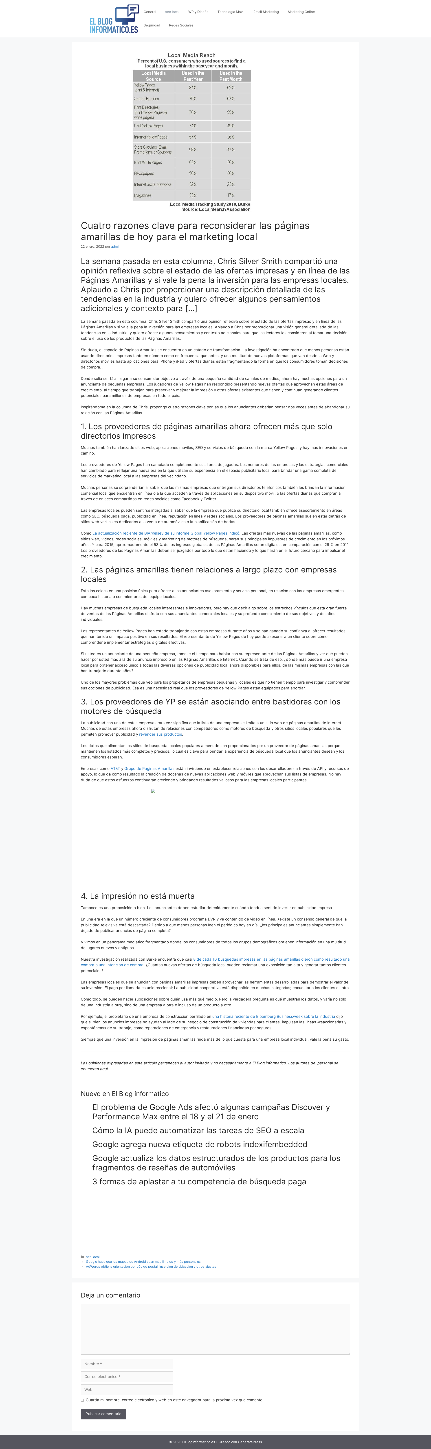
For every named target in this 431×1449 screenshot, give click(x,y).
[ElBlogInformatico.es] (114, 18)
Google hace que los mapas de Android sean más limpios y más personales (143, 1261)
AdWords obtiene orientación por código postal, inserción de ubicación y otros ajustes (151, 1266)
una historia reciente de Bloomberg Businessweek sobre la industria (273, 1016)
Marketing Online (301, 12)
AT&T (115, 768)
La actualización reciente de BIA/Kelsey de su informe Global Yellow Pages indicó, (166, 533)
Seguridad (152, 25)
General (150, 12)
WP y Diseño (198, 12)
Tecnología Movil (231, 12)
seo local (172, 12)
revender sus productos (160, 734)
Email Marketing (266, 12)
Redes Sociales (181, 25)
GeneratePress (250, 1442)
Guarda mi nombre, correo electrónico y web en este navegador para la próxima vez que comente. (175, 1400)
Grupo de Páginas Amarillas (149, 768)
